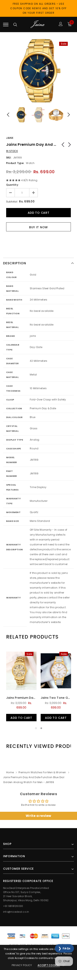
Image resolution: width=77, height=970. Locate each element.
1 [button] (36, 728)
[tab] (32, 637)
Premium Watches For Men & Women (42, 772)
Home (10, 772)
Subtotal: (12, 201)
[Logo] (38, 24)
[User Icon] (61, 24)
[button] (64, 948)
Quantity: (12, 185)
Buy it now (38, 227)
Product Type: (15, 163)
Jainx (10, 138)
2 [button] (41, 728)
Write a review (38, 815)
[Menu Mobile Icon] (5, 24)
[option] (38, 70)
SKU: (8, 157)
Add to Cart (21, 718)
